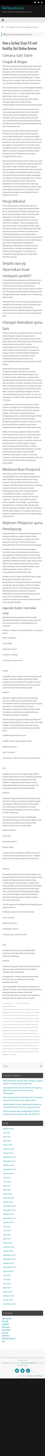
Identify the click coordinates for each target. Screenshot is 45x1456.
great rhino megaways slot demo (26, 1033)
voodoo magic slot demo (30, 1052)
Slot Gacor (6, 1327)
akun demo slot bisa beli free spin (16, 1009)
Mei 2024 (6, 1235)
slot (3, 1341)
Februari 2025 (8, 1198)
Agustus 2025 (8, 1173)
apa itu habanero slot (17, 1012)
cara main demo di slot (10, 1019)
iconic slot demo (23, 1036)
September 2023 (9, 1267)
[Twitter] (38, 2)
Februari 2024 (8, 1247)
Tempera (30, 1376)
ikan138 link (6, 1318)
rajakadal (5, 1324)
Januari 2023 (8, 1300)
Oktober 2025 (8, 1165)
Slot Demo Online (11, 1006)
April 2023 (7, 1288)
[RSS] (42, 2)
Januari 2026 (8, 1153)
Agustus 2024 (8, 1222)
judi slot (5, 1333)
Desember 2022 (9, 1304)
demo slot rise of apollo (22, 1024)
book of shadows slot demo (11, 1015)
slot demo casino (30, 1043)
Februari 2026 (8, 1149)
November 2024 (9, 1210)
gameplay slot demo (31, 1027)
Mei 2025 (6, 1186)
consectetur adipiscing (28, 1363)
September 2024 (9, 1218)
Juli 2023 (6, 1275)
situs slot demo (7, 1043)
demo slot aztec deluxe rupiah (28, 1019)
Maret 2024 (7, 1243)
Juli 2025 (6, 1178)
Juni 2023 (7, 1280)
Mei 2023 (6, 1284)
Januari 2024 (8, 1251)
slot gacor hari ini (8, 1338)
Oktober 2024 (8, 1214)
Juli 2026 (6, 1133)
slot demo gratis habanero (25, 1046)
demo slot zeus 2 (18, 1027)
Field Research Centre (13, 8)
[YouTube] (35, 2)
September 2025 (9, 1169)
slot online (6, 1330)
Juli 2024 (6, 1226)
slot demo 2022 (19, 1043)
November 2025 (9, 1161)
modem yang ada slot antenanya (28, 1040)
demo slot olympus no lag (26, 1021)
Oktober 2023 (8, 1263)
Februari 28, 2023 (23, 1003)
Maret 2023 (7, 1292)
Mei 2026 (6, 1137)
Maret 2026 (7, 1145)
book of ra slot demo (32, 1012)
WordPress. (38, 1376)
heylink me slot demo (9, 1036)
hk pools (5, 1321)
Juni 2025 (7, 1182)
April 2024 (7, 1239)
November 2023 (9, 1259)
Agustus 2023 (8, 1271)
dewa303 (5, 1335)
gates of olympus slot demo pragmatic (15, 1031)
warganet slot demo (9, 1055)
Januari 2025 (8, 1202)
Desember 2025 (9, 1157)
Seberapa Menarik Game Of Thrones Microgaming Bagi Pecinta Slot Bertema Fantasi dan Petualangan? (22, 1091)
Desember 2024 (9, 1206)
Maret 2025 (7, 1194)
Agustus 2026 (8, 1129)
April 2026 (7, 1141)
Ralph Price (9, 1003)
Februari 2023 (8, 1296)
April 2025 (7, 1190)
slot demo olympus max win (22, 1049)
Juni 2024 (7, 1231)
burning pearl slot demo (30, 1015)
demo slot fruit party (9, 1021)
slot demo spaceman (15, 1052)
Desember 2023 (9, 1255)
